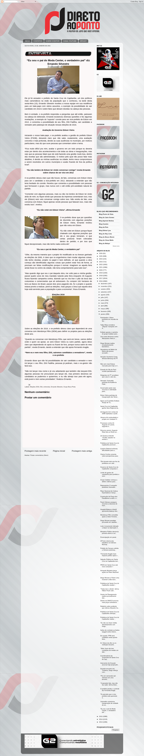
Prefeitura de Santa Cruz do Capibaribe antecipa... (109, 612)
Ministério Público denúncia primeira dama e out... (109, 532)
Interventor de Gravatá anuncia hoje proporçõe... (109, 664)
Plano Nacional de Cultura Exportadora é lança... (109, 492)
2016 (101, 281)
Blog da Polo (103, 227)
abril (102, 306)
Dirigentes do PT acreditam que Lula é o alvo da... (109, 376)
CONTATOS (38, 41)
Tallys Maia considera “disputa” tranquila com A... (108, 326)
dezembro (104, 283)
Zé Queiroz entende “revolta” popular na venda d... (107, 437)
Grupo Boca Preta (69, 387)
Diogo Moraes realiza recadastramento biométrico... (107, 345)
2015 (101, 716)
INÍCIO (27, 41)
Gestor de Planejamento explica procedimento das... (108, 596)
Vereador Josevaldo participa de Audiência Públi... (108, 382)
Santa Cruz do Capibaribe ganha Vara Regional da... (109, 407)
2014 (101, 719)
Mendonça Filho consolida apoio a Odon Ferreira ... (109, 515)
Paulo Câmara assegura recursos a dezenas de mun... (108, 503)
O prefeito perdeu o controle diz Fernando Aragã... (109, 689)
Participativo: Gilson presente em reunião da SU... (109, 319)
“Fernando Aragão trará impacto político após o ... (109, 554)
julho (102, 297)
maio (102, 303)
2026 (101, 253)
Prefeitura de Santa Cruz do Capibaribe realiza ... (109, 618)
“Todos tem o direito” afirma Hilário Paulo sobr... (109, 589)
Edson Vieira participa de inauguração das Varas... (109, 396)
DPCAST (83, 41)
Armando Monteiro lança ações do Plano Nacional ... (109, 572)
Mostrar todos (116, 246)
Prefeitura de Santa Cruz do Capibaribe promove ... (109, 444)
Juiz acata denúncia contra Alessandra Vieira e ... (109, 337)
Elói (41, 387)
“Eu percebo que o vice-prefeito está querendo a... (108, 695)
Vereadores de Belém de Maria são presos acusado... (108, 351)
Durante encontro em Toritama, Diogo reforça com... (109, 670)
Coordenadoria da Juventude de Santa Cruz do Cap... (109, 657)
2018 (101, 275)
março (103, 308)
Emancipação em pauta (108, 537)
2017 (101, 278)
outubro (103, 289)
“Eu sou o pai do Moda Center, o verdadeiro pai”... (108, 710)
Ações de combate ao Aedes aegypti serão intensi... (109, 631)
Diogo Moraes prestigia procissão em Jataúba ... (109, 521)
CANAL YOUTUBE (69, 41)
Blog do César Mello (106, 240)
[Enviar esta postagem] (29, 384)
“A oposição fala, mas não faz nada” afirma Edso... (109, 684)
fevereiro (104, 311)
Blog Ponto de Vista (106, 214)
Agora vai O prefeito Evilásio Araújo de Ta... (109, 401)
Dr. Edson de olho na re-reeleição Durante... (108, 644)
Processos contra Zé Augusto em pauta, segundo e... (107, 424)
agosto (103, 295)
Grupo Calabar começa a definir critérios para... (108, 480)
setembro (104, 292)
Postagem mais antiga (82, 451)
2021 (101, 267)
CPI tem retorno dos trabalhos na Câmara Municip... (108, 542)
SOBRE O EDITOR (52, 41)
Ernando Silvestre (57, 387)
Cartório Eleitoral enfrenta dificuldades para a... (109, 449)
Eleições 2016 (34, 387)
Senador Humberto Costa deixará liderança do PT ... (109, 358)
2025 (101, 256)
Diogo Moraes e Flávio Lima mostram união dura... (109, 578)
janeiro (103, 314)
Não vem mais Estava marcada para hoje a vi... (109, 364)
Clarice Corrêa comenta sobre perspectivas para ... (109, 456)
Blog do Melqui (104, 243)
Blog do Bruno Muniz (106, 237)
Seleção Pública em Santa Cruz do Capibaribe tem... (109, 560)
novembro (104, 286)
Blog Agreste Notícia (106, 221)
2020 (101, 270)
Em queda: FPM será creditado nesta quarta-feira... (109, 637)
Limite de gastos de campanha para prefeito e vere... (109, 474)
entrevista (46, 387)
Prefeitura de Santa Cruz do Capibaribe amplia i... (109, 584)
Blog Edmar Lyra (105, 230)
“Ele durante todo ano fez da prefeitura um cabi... (109, 462)
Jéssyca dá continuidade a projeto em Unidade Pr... (109, 418)
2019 (101, 273)
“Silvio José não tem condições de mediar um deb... (109, 650)
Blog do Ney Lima (105, 234)
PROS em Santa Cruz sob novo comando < (109, 565)
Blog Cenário (103, 224)
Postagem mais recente (35, 451)
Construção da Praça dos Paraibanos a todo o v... (109, 497)
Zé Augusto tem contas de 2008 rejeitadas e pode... (109, 412)
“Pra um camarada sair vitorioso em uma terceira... (108, 677)
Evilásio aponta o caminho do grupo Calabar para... (109, 333)
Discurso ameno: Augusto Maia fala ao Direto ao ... (109, 431)
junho (103, 300)
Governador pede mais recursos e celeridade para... (108, 389)
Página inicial (59, 451)
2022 (101, 264)
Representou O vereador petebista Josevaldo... (108, 486)
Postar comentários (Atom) (39, 455)
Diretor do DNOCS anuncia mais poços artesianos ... (109, 601)
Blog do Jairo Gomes (106, 217)
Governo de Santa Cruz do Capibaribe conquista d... (109, 468)
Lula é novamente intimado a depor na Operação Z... (109, 527)
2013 (101, 722)
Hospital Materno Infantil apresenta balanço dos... (109, 510)
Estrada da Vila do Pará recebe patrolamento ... (109, 370)
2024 (101, 259)
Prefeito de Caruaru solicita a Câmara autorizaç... (109, 549)
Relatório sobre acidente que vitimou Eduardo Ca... (109, 607)
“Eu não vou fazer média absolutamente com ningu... (108, 624)
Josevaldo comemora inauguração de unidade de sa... (109, 703)
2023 (101, 262)
